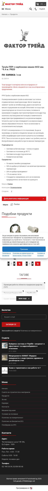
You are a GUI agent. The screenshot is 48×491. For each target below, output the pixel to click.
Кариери (5, 403)
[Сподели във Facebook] (11, 191)
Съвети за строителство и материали (16, 392)
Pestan (10, 184)
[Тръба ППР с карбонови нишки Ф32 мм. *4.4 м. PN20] (24, 41)
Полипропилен (16, 187)
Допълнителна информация (16, 199)
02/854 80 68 (18, 467)
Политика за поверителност (31, 331)
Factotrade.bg (32, 479)
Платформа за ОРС (9, 425)
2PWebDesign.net (28, 481)
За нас (4, 399)
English (42, 9)
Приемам (24, 249)
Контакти (5, 407)
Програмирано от (23, 488)
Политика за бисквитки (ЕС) (12, 421)
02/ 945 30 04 (7, 467)
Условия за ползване (10, 414)
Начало (5, 388)
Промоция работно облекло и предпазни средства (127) (23, 286)
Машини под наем (8, 410)
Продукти (5, 396)
